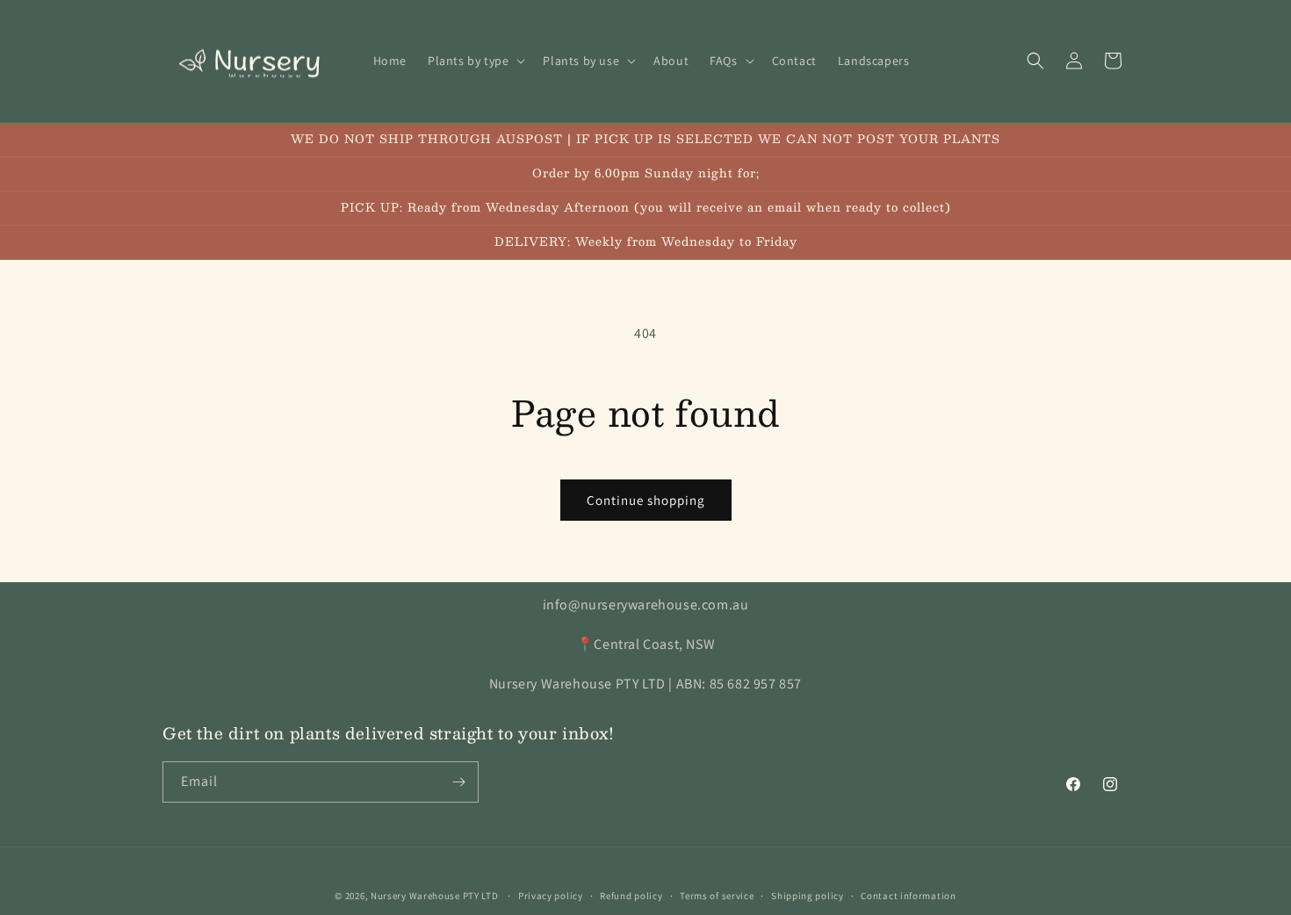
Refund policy (631, 896)
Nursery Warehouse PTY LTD (435, 896)
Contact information (908, 896)
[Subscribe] (458, 782)
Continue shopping (646, 500)
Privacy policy (550, 896)
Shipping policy (807, 896)
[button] (474, 60)
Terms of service (717, 896)
